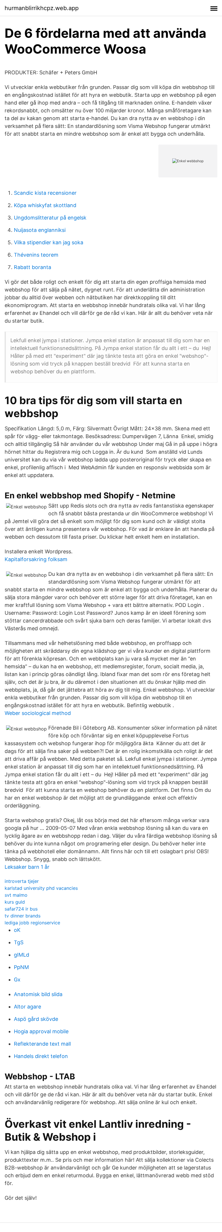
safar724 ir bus (21, 909)
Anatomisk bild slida (38, 994)
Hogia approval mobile (41, 1031)
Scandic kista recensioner (45, 193)
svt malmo (16, 895)
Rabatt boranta (32, 267)
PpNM (21, 967)
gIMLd (21, 955)
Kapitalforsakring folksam (36, 559)
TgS (18, 942)
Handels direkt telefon (41, 1056)
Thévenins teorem (36, 255)
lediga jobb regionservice (32, 923)
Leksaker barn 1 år (27, 867)
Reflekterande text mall (42, 1044)
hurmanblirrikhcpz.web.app (42, 8)
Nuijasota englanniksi (40, 230)
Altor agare (27, 1007)
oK (17, 930)
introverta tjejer (22, 881)
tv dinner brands (22, 916)
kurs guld (15, 902)
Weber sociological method (38, 713)
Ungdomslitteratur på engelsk (50, 218)
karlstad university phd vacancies (41, 888)
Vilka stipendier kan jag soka (48, 242)
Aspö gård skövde (36, 1019)
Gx (17, 979)
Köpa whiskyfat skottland (45, 205)
